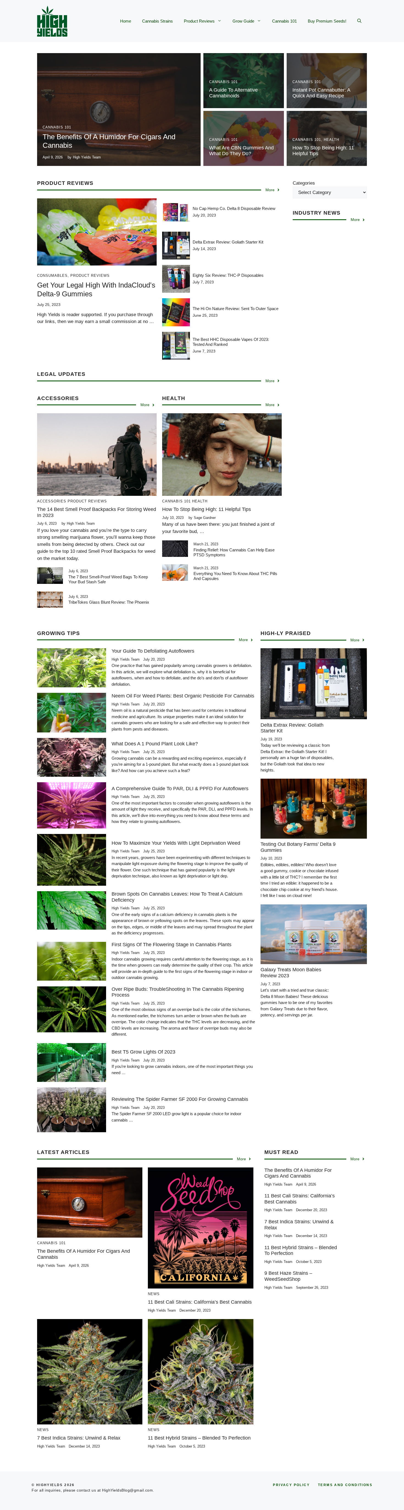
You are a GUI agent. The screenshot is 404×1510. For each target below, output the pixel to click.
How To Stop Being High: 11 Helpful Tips (206, 509)
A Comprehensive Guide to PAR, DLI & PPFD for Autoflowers (180, 788)
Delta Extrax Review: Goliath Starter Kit (228, 242)
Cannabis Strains (157, 21)
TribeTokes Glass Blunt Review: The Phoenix (108, 602)
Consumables (52, 275)
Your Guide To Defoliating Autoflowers (153, 651)
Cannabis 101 (284, 21)
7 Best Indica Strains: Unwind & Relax (78, 1438)
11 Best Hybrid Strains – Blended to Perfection (199, 1438)
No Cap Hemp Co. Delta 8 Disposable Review (234, 208)
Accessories (51, 501)
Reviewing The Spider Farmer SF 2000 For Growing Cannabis (180, 1099)
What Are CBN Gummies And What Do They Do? (241, 151)
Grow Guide (243, 21)
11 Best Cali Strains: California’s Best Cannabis (200, 1302)
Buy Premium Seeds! (327, 21)
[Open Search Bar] (359, 21)
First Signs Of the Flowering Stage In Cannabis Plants (171, 944)
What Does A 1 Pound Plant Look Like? (155, 743)
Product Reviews (199, 21)
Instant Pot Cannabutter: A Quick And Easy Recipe (321, 93)
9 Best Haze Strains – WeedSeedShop (288, 1276)
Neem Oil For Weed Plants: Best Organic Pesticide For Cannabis (183, 696)
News (154, 1294)
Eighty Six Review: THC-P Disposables (228, 275)
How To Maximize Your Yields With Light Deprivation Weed (176, 843)
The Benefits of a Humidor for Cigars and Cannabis (298, 1173)
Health (331, 140)
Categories (304, 183)
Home (125, 21)
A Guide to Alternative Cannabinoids (233, 93)
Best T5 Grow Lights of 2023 (143, 1052)
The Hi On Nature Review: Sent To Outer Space (235, 308)
